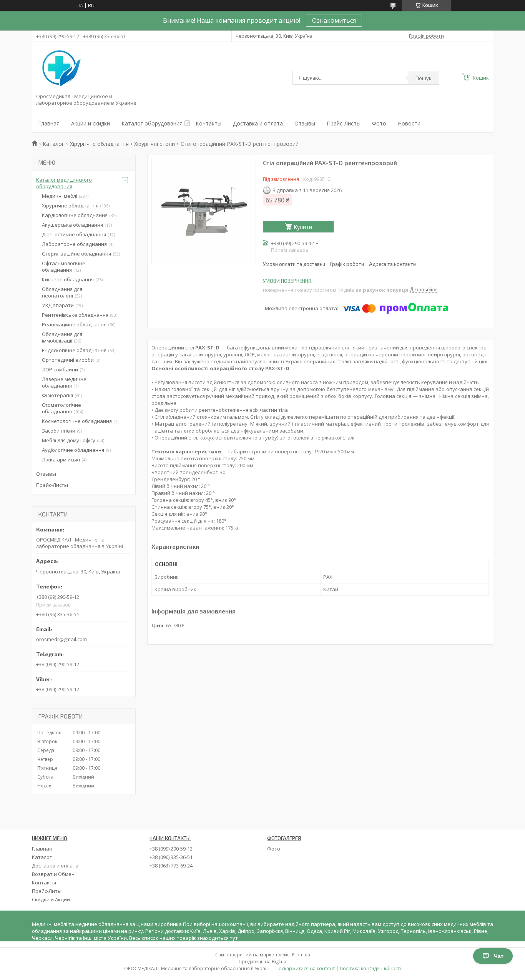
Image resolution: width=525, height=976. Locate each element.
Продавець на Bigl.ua (262, 961)
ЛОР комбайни (60, 369)
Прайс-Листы (344, 123)
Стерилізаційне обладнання (76, 253)
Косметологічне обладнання (77, 421)
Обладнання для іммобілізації (62, 337)
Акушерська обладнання (72, 224)
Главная (49, 123)
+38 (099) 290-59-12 (171, 848)
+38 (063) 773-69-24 (171, 865)
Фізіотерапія (57, 395)
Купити (303, 227)
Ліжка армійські (61, 459)
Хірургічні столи (154, 143)
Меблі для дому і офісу (68, 440)
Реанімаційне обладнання (74, 324)
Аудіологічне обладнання (73, 449)
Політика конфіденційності (370, 968)
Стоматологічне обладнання (61, 408)
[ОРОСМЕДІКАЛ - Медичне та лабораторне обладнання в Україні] (60, 69)
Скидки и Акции (51, 899)
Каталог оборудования (152, 123)
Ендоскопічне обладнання (74, 350)
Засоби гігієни (58, 430)
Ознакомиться (334, 20)
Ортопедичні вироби (68, 359)
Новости (409, 123)
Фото (379, 123)
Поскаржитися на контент (305, 968)
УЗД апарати (58, 305)
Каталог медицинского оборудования (64, 183)
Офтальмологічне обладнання (63, 266)
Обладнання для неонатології (62, 292)
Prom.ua (301, 954)
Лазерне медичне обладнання (64, 382)
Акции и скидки (90, 123)
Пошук (423, 78)
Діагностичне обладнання (74, 234)
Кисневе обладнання (68, 279)
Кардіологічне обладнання (75, 215)
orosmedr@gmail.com (61, 639)
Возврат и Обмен (53, 874)
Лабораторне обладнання (74, 244)
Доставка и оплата (258, 123)
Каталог (53, 143)
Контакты (208, 123)
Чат (498, 956)
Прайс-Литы (46, 890)
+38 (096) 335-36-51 (171, 857)
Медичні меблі (59, 195)
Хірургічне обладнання (99, 143)
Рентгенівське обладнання (75, 314)
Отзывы (304, 123)
